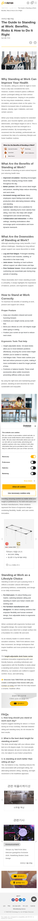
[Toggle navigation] (34, 0)
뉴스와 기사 (12, 8)
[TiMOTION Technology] (7, 3)
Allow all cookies (19, 487)
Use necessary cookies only (19, 493)
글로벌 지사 (20, 883)
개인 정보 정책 (16, 906)
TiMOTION (4, 8)
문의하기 (21, 703)
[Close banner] (35, 426)
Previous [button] (2, 539)
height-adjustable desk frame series (19, 656)
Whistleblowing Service (19, 909)
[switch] (33, 462)
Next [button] (36, 539)
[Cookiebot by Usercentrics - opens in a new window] (23, 426)
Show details (28, 481)
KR (28, 3)
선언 (4, 906)
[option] (19, 543)
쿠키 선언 (25, 906)
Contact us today (7, 686)
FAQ (9, 906)
